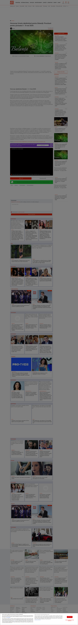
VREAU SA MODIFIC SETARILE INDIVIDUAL (69, 620)
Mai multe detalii (8, 617)
